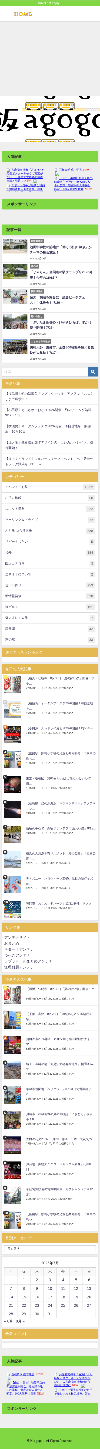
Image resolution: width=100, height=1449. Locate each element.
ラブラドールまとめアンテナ (28, 961)
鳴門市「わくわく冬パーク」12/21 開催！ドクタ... (60, 903)
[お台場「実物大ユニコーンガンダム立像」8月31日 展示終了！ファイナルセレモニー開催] (13, 1170)
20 (89, 1297)
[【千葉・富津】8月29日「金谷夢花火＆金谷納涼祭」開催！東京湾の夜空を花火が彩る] (13, 1020)
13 (89, 1288)
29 (24, 1314)
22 (24, 1305)
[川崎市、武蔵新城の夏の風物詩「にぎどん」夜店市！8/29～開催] (13, 1120)
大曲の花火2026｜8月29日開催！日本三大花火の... (60, 1139)
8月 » (20, 1321)
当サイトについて (49, 574)
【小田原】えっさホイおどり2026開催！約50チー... (61, 728)
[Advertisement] (50, 58)
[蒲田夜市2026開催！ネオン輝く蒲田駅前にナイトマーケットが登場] (13, 1045)
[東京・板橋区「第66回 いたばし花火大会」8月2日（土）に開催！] (13, 784)
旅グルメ (49, 607)
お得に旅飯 (49, 498)
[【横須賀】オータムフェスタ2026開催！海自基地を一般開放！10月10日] (13, 709)
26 (76, 1305)
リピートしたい (49, 541)
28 (11, 1314)
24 (50, 1305)
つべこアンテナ (17, 955)
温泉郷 (49, 628)
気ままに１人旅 (49, 618)
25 (63, 1305)
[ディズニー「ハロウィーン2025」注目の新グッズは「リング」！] (13, 884)
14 (11, 1297)
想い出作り (49, 585)
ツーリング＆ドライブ (49, 520)
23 (37, 1305)
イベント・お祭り (49, 487)
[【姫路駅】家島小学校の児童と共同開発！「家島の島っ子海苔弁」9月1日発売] (13, 759)
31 (50, 1314)
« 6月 (8, 1321)
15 (24, 1297)
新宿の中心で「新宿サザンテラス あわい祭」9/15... (61, 828)
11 (63, 1288)
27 (89, 1305)
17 (50, 1297)
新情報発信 (49, 596)
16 (37, 1297)
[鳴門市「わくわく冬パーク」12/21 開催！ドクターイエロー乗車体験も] (13, 909)
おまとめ (11, 943)
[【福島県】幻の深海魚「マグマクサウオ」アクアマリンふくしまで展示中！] (13, 809)
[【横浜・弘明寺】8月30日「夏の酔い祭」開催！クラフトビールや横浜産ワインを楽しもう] (13, 684)
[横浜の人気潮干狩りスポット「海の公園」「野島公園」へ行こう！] (13, 859)
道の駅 (49, 639)
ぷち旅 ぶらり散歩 (49, 530)
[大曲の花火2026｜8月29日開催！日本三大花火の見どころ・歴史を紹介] (13, 1145)
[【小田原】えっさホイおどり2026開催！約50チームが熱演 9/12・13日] (13, 734)
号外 (49, 552)
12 (76, 1288)
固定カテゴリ (49, 563)
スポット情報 (49, 508)
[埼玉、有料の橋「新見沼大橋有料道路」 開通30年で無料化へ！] (13, 1070)
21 (11, 1305)
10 (50, 1288)
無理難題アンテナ (19, 967)
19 (76, 1297)
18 (63, 1297)
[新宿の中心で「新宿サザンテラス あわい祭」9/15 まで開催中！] (13, 834)
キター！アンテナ (19, 949)
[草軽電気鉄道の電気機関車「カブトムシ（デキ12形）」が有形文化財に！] (13, 1195)
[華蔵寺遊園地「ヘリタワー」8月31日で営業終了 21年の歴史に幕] (13, 1095)
